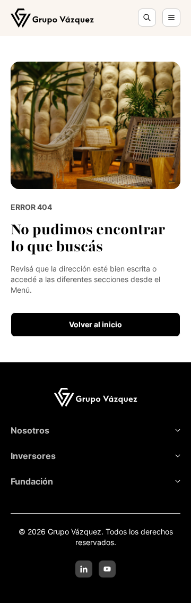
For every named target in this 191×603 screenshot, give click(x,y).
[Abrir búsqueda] (147, 18)
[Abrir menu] (171, 18)
